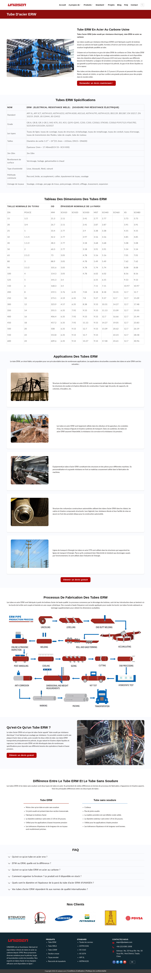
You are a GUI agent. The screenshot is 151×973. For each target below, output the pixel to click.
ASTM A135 (84, 961)
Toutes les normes (86, 942)
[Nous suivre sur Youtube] (124, 962)
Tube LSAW (52, 950)
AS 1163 (82, 950)
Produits (88, 5)
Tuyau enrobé (53, 957)
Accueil (62, 5)
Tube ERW (52, 942)
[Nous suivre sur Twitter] (117, 962)
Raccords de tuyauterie (57, 961)
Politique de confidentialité (96, 971)
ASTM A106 (84, 946)
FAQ (126, 5)
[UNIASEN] (17, 5)
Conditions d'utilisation (76, 971)
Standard (100, 5)
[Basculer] (9, 857)
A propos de (74, 5)
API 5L (81, 957)
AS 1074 (82, 954)
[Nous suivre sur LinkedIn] (121, 962)
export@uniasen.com (124, 942)
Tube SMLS (52, 946)
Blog (119, 5)
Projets (111, 5)
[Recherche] (142, 5)
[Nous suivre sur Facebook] (114, 962)
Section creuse (53, 954)
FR (132, 962)
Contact (134, 5)
